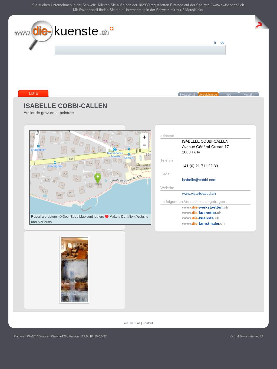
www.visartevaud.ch (199, 193)
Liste (33, 93)
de (222, 43)
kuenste (76, 31)
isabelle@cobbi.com (199, 179)
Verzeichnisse (208, 94)
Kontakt (248, 94)
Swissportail (187, 94)
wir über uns (132, 323)
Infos (228, 94)
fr (215, 43)
